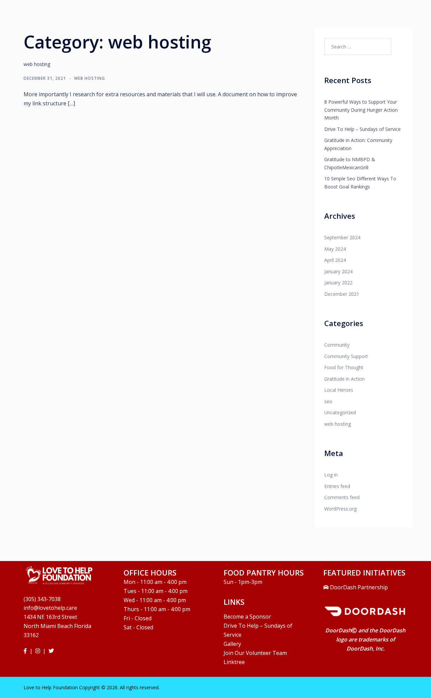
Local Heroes (338, 390)
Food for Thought (343, 367)
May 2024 (335, 249)
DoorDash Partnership (358, 587)
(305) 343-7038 (42, 599)
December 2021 (341, 294)
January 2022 (338, 282)
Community (337, 345)
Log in (331, 475)
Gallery (232, 644)
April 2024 (335, 260)
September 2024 (342, 237)
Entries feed (337, 486)
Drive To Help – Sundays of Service (362, 129)
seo (328, 401)
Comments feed (342, 497)
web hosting (89, 78)
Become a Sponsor (247, 616)
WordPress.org (340, 508)
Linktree (234, 662)
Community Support (346, 356)
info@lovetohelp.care (50, 608)
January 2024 (338, 271)
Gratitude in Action (344, 379)
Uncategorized (340, 412)
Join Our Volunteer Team (255, 653)
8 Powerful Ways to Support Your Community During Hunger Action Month (361, 110)
